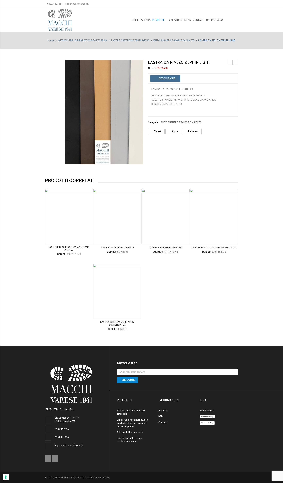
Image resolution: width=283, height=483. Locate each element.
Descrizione (166, 78)
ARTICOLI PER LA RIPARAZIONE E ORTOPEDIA (82, 40)
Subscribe (128, 379)
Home (51, 40)
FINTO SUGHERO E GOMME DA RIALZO (173, 40)
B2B (160, 416)
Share (174, 131)
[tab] (165, 78)
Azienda (162, 410)
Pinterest (193, 131)
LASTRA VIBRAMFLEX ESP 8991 (166, 247)
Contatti (162, 422)
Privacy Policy (207, 416)
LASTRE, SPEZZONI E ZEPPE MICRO (130, 40)
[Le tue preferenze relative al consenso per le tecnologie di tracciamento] (6, 477)
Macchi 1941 (207, 410)
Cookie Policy (207, 423)
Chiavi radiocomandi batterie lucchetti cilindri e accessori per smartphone (132, 423)
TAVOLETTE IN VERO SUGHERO (117, 247)
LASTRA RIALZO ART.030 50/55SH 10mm (214, 247)
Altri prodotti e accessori (130, 432)
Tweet (157, 131)
